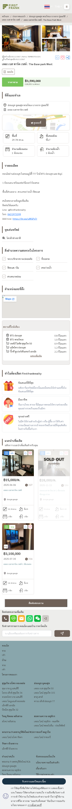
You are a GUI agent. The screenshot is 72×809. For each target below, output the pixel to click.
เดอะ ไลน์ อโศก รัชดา (12, 737)
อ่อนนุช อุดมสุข (42, 683)
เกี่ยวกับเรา (41, 768)
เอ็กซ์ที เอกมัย (8, 705)
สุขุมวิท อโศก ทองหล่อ (13, 683)
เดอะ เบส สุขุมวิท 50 (44, 688)
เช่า (3, 654)
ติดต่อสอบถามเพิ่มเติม (13, 611)
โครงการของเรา (9, 674)
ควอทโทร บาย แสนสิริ (12, 696)
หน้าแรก (5, 16)
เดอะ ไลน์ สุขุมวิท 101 (44, 692)
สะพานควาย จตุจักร (44, 716)
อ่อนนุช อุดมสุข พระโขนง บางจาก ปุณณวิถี (47, 16)
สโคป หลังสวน (9, 721)
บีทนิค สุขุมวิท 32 (10, 709)
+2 (45, 618)
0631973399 (14, 214)
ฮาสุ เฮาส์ (38, 696)
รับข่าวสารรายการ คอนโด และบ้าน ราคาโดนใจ (24, 625)
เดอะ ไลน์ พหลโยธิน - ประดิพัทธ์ (49, 725)
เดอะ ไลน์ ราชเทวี (42, 737)
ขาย (4, 650)
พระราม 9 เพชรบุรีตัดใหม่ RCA (18, 731)
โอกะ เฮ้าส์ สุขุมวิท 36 (12, 692)
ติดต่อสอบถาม (36, 603)
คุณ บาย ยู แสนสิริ (10, 688)
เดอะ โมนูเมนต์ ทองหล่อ (13, 701)
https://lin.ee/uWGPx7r (25, 218)
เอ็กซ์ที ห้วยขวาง (9, 748)
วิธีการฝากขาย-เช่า (45, 774)
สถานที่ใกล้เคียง (11, 326)
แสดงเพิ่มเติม (36, 356)
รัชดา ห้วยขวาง (10, 743)
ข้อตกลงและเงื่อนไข (45, 756)
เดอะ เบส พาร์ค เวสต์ (11, 19)
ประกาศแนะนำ (19, 16)
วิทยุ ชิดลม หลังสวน (12, 716)
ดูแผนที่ (37, 122)
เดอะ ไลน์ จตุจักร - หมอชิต (46, 721)
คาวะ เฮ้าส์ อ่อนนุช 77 (44, 701)
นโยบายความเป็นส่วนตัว (47, 762)
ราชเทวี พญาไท (42, 731)
